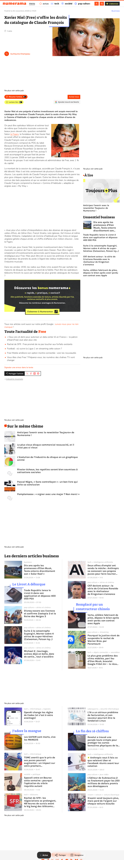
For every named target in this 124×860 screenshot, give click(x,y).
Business (116, 11)
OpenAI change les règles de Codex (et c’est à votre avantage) (38, 715)
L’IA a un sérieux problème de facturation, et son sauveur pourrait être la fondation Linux (103, 716)
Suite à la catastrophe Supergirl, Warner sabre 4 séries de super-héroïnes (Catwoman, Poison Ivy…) (101, 248)
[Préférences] (102, 4)
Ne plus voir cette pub (14, 90)
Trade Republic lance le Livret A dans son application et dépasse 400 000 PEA (100, 237)
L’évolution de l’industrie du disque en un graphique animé (47, 458)
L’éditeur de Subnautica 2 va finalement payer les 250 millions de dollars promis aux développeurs (104, 782)
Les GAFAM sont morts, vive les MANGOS (40, 738)
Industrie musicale (14, 379)
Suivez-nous (74, 97)
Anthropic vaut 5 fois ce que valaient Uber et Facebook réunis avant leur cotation (103, 761)
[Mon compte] (96, 4)
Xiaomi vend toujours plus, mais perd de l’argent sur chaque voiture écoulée (103, 801)
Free (42, 331)
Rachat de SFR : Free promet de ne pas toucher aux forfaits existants (39, 344)
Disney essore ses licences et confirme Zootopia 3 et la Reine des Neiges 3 (40, 613)
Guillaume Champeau (20, 54)
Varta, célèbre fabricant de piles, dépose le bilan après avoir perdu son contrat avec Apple (100, 273)
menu (32, 3)
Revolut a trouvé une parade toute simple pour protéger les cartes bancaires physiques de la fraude (103, 741)
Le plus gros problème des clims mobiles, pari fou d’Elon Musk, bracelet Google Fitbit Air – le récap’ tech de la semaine (103, 659)
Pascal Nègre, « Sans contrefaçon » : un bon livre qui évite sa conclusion (47, 483)
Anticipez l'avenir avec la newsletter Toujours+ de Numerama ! (45, 434)
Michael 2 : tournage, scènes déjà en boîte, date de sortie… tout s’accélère (39, 654)
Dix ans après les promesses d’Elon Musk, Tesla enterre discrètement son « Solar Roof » (104, 226)
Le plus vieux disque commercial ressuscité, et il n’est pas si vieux (45, 446)
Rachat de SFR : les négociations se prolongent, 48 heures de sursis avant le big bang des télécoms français (40, 802)
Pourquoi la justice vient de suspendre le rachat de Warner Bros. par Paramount (104, 639)
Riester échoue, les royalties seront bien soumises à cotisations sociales (47, 471)
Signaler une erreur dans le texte (18, 367)
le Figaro (14, 134)
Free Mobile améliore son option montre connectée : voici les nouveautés (41, 352)
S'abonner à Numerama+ (40, 311)
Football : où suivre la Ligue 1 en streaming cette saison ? (34, 348)
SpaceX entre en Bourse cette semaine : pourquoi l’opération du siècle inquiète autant (38, 781)
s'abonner (113, 4)
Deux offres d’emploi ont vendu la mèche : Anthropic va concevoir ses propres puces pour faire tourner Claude (103, 569)
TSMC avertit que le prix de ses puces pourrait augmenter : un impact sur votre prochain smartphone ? (39, 761)
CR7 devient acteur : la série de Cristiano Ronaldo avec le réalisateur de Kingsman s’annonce (99, 260)
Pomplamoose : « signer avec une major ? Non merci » (48, 494)
